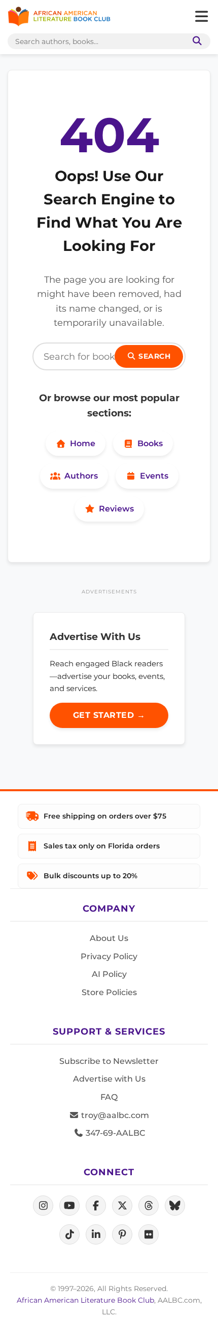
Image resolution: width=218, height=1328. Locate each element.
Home (82, 443)
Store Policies (109, 992)
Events (154, 476)
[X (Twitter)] (122, 1205)
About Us (109, 938)
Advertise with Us (109, 1079)
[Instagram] (43, 1205)
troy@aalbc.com (114, 1115)
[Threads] (148, 1205)
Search (153, 356)
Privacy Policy (109, 956)
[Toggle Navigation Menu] (201, 16)
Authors (81, 476)
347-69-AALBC (114, 1133)
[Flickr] (148, 1234)
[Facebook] (96, 1205)
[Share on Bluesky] (175, 1205)
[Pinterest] (122, 1234)
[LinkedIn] (96, 1234)
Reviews (116, 508)
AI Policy (109, 974)
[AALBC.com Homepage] (59, 17)
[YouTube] (69, 1205)
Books (150, 443)
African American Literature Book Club (85, 1300)
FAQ (109, 1097)
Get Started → (109, 715)
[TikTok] (69, 1234)
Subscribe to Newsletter (109, 1061)
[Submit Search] (195, 41)
